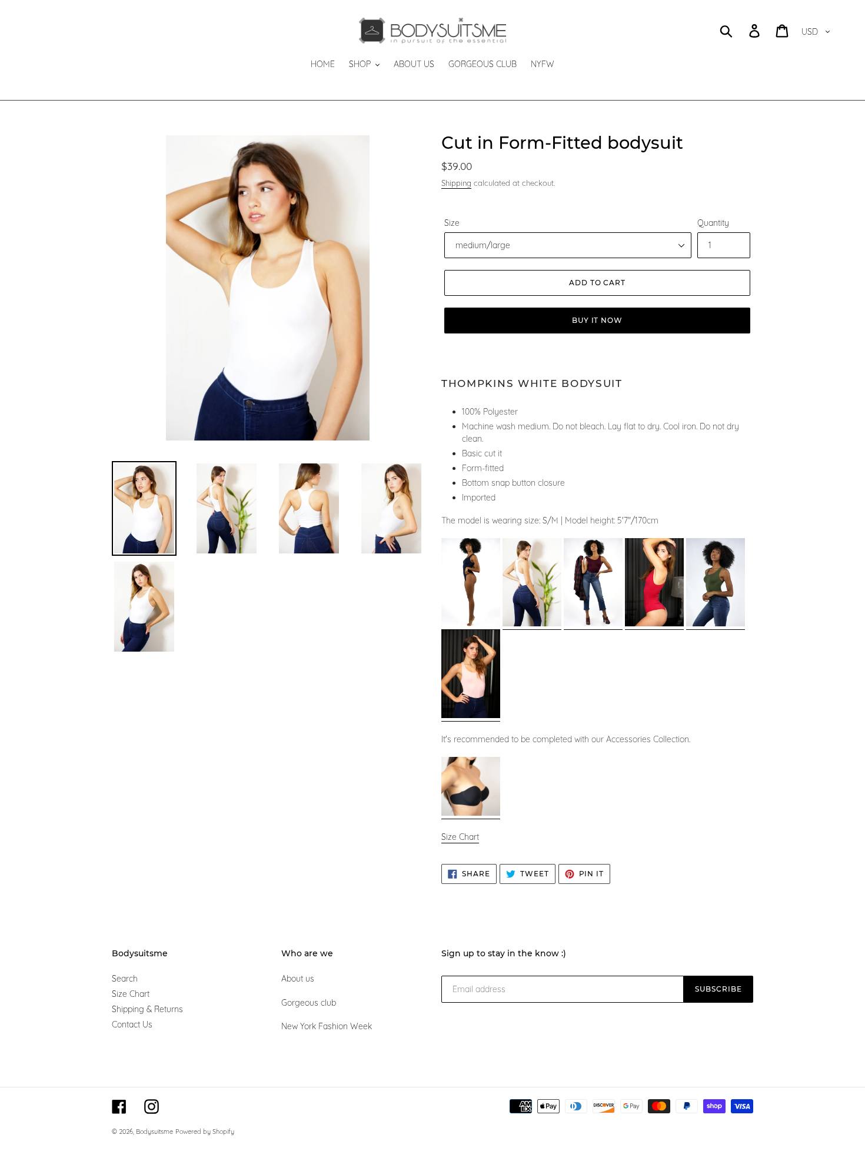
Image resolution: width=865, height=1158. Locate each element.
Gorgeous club (308, 1002)
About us (297, 978)
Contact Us (132, 1024)
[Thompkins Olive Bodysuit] (715, 624)
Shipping (456, 183)
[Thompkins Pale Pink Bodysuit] (470, 716)
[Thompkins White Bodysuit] (532, 624)
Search (125, 978)
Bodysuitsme (154, 1131)
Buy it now (597, 320)
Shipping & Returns (147, 1009)
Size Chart (130, 994)
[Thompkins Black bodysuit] (470, 624)
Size (452, 223)
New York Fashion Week (326, 1026)
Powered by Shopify (204, 1131)
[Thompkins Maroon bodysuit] (593, 624)
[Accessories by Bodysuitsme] (470, 813)
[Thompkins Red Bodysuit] (654, 624)
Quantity (713, 223)
